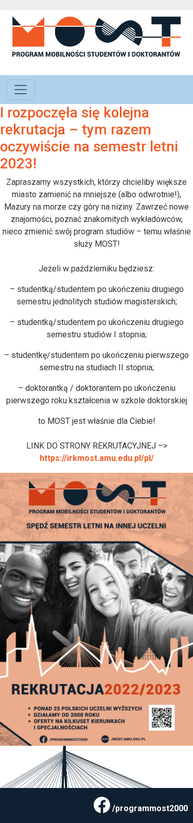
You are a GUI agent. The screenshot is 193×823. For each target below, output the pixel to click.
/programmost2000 (150, 808)
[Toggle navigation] (20, 89)
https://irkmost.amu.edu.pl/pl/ (97, 458)
